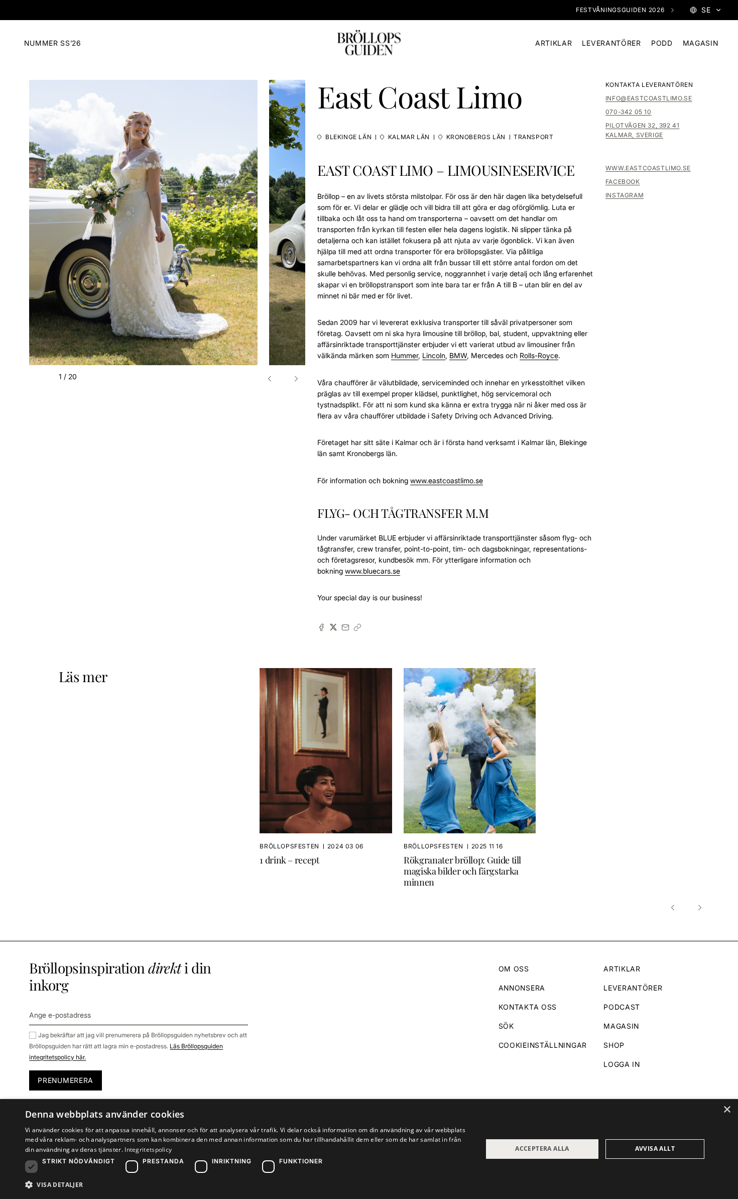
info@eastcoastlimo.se (648, 98)
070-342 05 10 (628, 112)
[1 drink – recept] (332, 778)
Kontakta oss (528, 1007)
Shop (614, 1045)
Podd (662, 43)
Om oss (514, 968)
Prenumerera (65, 1080)
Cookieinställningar (543, 1045)
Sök (506, 1026)
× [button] (726, 1110)
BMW (458, 355)
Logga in (621, 1064)
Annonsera (522, 988)
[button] (271, 378)
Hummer (404, 355)
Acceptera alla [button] (542, 1148)
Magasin (700, 43)
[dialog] (369, 1149)
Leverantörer (611, 43)
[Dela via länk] (357, 627)
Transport (533, 137)
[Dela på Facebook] (321, 627)
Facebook (622, 181)
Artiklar (553, 43)
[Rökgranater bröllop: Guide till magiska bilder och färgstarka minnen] (470, 778)
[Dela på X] (333, 627)
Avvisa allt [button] (655, 1148)
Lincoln (433, 355)
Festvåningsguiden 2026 (620, 10)
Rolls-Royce (539, 355)
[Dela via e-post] (345, 627)
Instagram (624, 195)
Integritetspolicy (148, 1149)
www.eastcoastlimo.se (648, 168)
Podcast (621, 1007)
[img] (369, 43)
